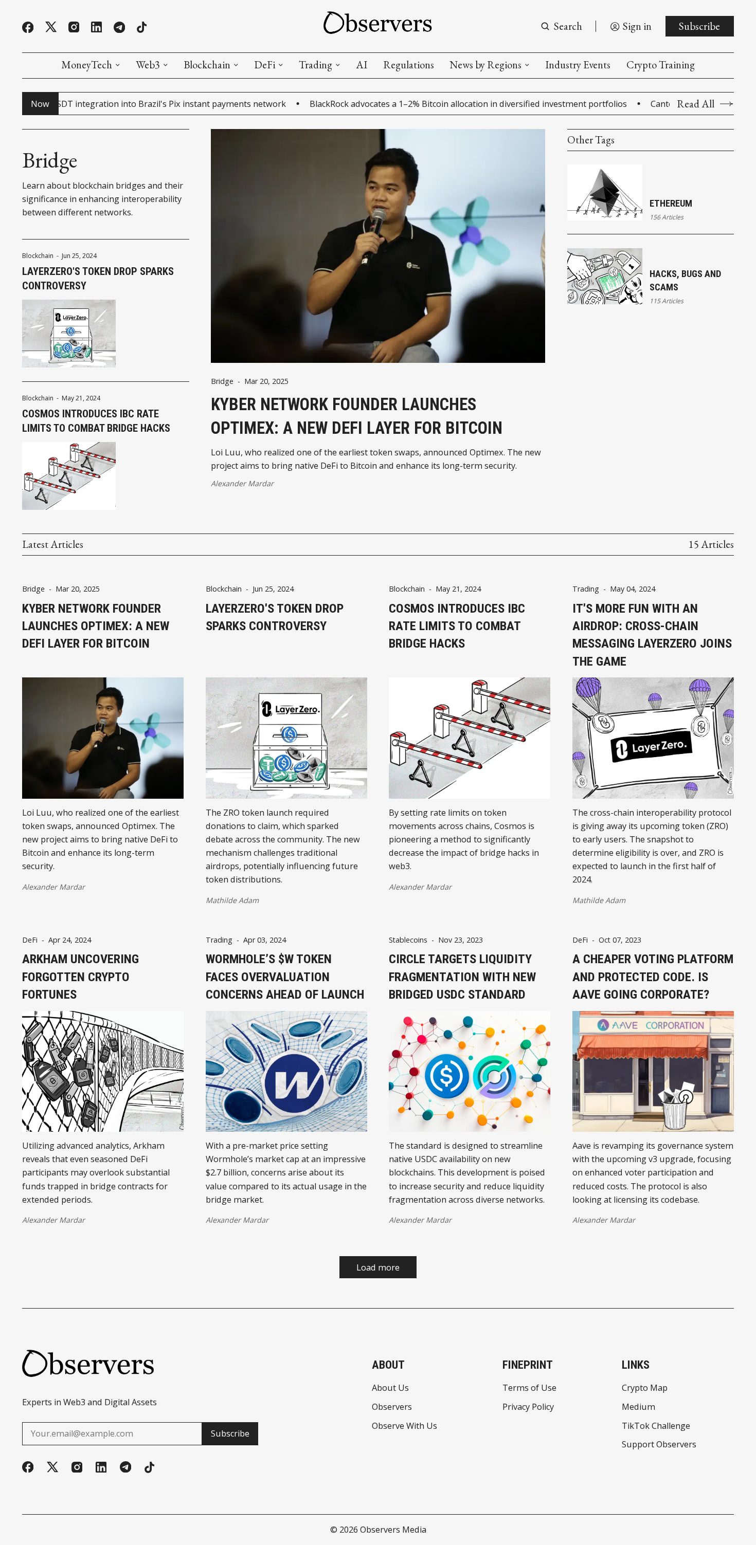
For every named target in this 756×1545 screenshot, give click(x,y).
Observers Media (393, 1529)
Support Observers (659, 1444)
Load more (378, 1267)
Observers (392, 1407)
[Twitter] (51, 27)
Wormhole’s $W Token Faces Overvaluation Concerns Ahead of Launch (285, 976)
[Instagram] (73, 27)
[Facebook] (27, 27)
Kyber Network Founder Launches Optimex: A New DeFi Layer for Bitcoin (356, 416)
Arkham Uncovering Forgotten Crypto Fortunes (80, 976)
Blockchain (207, 65)
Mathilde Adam (232, 900)
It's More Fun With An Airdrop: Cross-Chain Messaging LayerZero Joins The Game (652, 635)
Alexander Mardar (242, 483)
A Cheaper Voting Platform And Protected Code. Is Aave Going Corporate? (652, 976)
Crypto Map (645, 1388)
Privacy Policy (528, 1407)
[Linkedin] (96, 27)
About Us (390, 1388)
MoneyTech (86, 65)
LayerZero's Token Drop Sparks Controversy (98, 278)
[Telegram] (119, 27)
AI (361, 65)
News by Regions (485, 65)
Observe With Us (404, 1426)
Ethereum (671, 203)
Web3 (148, 65)
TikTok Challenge (656, 1426)
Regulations (408, 65)
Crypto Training (660, 65)
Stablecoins (408, 940)
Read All (695, 104)
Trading (315, 65)
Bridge (222, 381)
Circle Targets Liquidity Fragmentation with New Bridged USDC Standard (462, 976)
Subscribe (699, 26)
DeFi (264, 65)
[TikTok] (142, 27)
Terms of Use (529, 1388)
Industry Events (577, 65)
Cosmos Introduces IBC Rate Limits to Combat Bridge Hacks (96, 421)
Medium (638, 1407)
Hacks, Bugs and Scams (685, 280)
